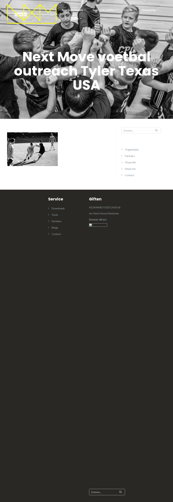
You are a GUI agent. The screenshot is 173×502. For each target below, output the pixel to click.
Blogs (55, 227)
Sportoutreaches (103, 9)
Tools (55, 214)
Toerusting (148, 9)
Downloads (58, 208)
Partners (130, 155)
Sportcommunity (72, 9)
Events (128, 9)
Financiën (130, 162)
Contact (73, 18)
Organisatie (132, 149)
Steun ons (130, 168)
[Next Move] (32, 13)
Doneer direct (98, 219)
